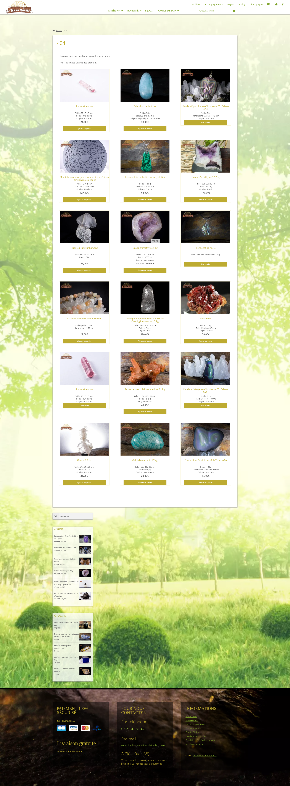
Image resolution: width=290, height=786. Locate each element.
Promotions (191, 716)
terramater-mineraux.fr (204, 755)
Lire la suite (205, 122)
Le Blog (241, 4)
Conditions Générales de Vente (201, 740)
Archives (196, 4)
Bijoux (149, 10)
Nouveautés (191, 720)
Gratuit (206, 10)
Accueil (59, 30)
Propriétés (133, 10)
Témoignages (256, 4)
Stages (230, 4)
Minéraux (114, 10)
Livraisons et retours (195, 736)
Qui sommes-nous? (195, 724)
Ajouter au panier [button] (84, 129)
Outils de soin (167, 10)
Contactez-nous (193, 728)
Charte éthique (193, 732)
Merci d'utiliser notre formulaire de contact (143, 745)
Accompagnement (214, 4)
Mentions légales (194, 744)
